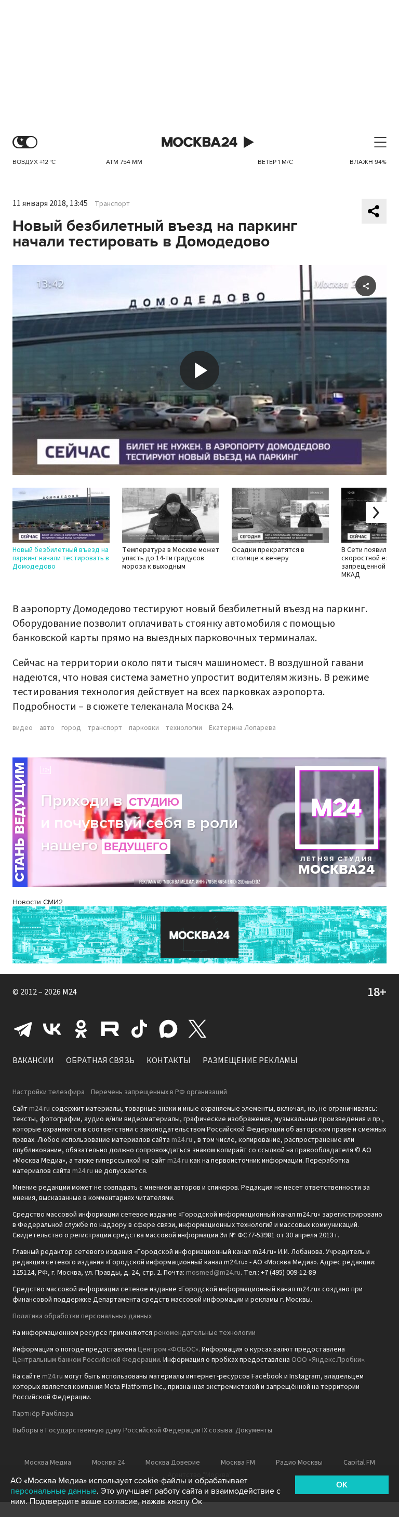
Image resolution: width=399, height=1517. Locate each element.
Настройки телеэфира (48, 1092)
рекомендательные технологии (205, 1333)
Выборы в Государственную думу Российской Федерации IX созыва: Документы (142, 1430)
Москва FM (238, 1462)
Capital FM (359, 1462)
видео (22, 728)
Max (168, 1028)
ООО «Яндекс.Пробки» (327, 1360)
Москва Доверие (172, 1462)
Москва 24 (199, 142)
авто (47, 728)
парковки (144, 728)
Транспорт (112, 204)
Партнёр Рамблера (42, 1414)
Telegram (22, 1028)
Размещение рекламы (250, 1060)
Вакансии (33, 1060)
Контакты (169, 1060)
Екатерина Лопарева (242, 728)
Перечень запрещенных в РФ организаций (159, 1092)
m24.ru (39, 1109)
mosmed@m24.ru (213, 1272)
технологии (184, 728)
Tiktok (139, 1028)
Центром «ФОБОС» (168, 1349)
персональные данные (53, 1491)
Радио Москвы (299, 1462)
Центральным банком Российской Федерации (86, 1360)
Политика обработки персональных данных (82, 1316)
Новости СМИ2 (37, 902)
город (71, 728)
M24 (69, 992)
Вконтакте (52, 1028)
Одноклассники (81, 1028)
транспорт (105, 728)
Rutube (110, 1028)
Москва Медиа (47, 1462)
